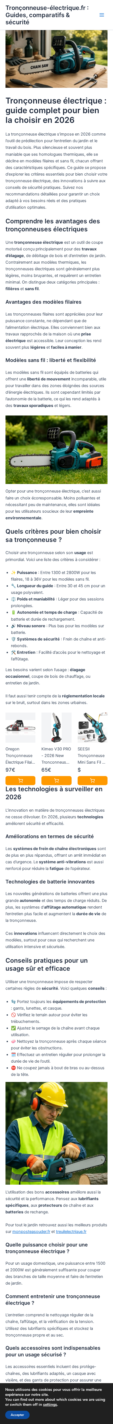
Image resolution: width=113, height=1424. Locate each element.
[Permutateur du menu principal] (102, 15)
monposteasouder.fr (31, 1231)
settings (50, 1404)
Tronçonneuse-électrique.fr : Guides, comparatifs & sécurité (47, 15)
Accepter (17, 1415)
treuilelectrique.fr (71, 1231)
